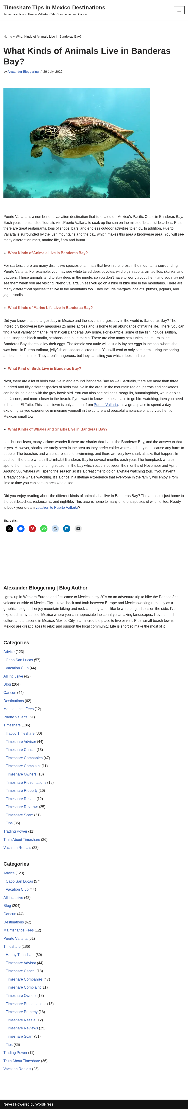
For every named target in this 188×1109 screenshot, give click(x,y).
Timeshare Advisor (21, 742)
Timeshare (12, 725)
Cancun (9, 693)
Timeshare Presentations (26, 782)
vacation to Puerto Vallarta (57, 507)
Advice (9, 652)
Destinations (13, 701)
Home (7, 36)
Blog (7, 684)
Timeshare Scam (19, 815)
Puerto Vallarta (106, 405)
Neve (7, 1104)
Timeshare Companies (24, 758)
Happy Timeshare (20, 733)
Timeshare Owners (21, 774)
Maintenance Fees (18, 709)
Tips (9, 823)
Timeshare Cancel (21, 750)
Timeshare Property (22, 790)
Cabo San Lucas (19, 660)
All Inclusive (13, 676)
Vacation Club (17, 668)
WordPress (44, 1104)
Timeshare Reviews (22, 807)
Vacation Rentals (17, 848)
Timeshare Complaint (23, 766)
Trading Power (15, 831)
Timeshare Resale (21, 799)
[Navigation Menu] (179, 10)
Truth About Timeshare (21, 840)
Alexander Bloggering (23, 71)
